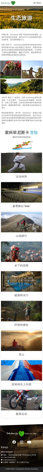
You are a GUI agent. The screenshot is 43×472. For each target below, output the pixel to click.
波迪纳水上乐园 (21, 384)
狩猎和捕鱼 (21, 324)
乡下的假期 (21, 265)
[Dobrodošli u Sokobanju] (8, 3)
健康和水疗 (21, 295)
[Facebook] (14, 442)
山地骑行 (21, 235)
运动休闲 (21, 176)
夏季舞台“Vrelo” (21, 206)
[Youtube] (29, 442)
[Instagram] (21, 442)
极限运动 (21, 413)
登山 (21, 354)
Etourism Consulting (31, 469)
